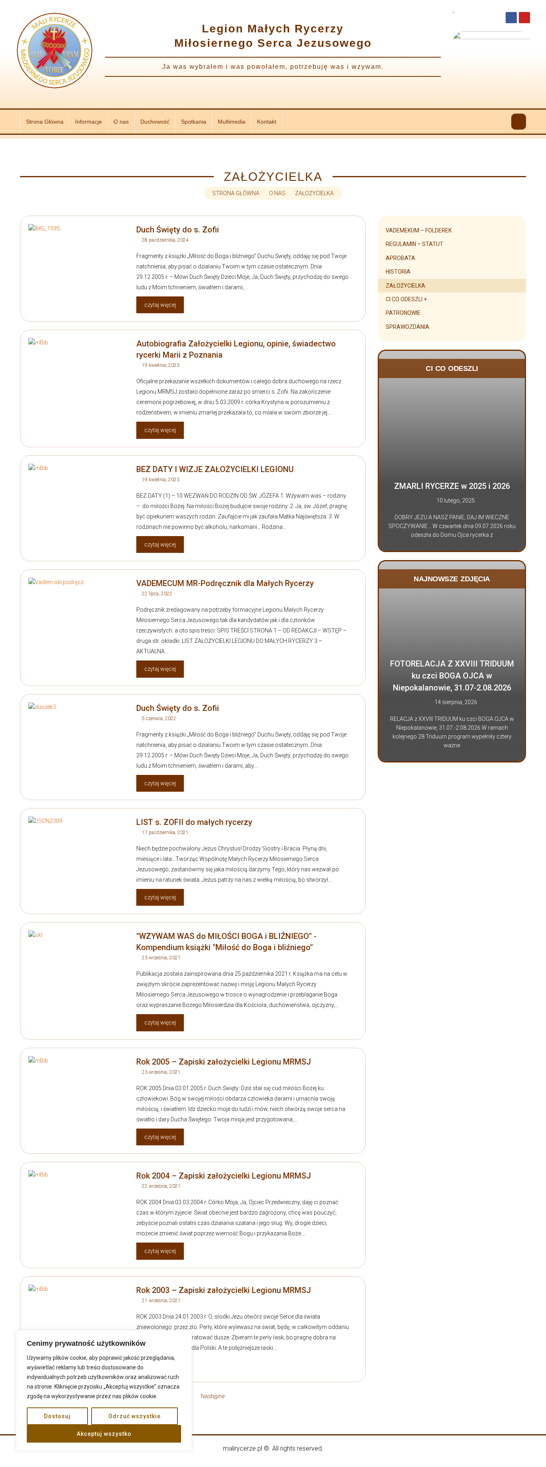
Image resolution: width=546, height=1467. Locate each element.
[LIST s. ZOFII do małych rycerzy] (78, 857)
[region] (104, 1390)
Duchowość (154, 121)
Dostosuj (57, 1416)
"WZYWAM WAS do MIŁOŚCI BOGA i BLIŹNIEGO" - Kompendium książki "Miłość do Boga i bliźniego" (226, 941)
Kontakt (266, 121)
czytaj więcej (160, 305)
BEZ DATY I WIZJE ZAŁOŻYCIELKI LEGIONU (215, 469)
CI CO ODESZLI (452, 368)
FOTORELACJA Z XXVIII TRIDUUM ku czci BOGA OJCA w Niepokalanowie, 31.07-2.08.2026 (452, 675)
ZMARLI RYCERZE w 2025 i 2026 (452, 486)
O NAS (277, 193)
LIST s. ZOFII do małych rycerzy (194, 822)
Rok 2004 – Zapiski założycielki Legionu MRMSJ (223, 1176)
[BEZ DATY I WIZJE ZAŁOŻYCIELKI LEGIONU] (78, 504)
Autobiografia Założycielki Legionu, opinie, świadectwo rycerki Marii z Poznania (236, 349)
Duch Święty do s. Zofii (177, 229)
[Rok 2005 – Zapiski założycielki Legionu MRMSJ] (78, 1096)
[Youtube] (524, 17)
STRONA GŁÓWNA (235, 193)
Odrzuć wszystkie (134, 1416)
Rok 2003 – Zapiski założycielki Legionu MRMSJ (223, 1290)
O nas (121, 121)
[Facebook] (511, 17)
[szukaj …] (518, 122)
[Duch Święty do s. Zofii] (78, 264)
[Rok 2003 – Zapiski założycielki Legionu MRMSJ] (78, 1325)
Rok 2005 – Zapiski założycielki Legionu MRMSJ (223, 1062)
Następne (213, 1396)
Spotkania (193, 121)
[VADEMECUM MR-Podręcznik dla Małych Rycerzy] (78, 618)
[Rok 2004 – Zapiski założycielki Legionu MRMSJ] (78, 1210)
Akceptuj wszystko (104, 1434)
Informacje (88, 121)
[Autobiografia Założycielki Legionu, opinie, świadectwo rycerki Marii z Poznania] (78, 378)
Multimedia (231, 121)
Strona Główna (45, 121)
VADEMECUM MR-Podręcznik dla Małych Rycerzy (225, 583)
